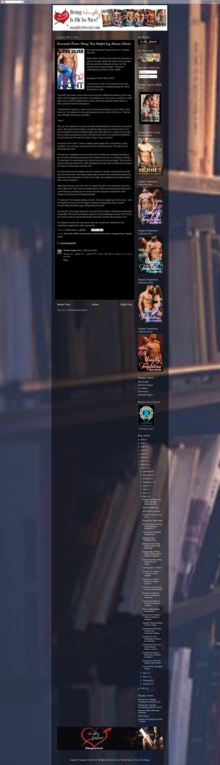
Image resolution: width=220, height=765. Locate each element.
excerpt (94, 234)
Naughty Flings (118, 234)
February (147, 680)
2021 (143, 447)
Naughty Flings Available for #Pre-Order (152, 624)
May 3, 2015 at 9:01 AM (87, 250)
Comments (145, 76)
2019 (143, 454)
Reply (65, 260)
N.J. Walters (143, 388)
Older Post (126, 304)
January (146, 684)
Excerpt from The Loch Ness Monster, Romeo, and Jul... (152, 647)
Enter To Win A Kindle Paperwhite (151, 610)
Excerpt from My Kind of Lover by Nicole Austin (152, 588)
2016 (143, 465)
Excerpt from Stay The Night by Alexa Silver (152, 662)
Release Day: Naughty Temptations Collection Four (149, 700)
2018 (143, 457)
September (147, 482)
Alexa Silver (68, 234)
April (145, 673)
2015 (143, 468)
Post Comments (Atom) (77, 310)
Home (95, 304)
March (146, 677)
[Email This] (92, 230)
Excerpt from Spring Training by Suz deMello (151, 573)
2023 (143, 440)
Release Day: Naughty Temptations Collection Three (150, 706)
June (145, 493)
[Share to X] (97, 230)
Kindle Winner (143, 716)
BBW (76, 234)
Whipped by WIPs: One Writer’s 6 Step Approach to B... (152, 501)
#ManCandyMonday (151, 508)
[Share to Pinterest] (102, 230)
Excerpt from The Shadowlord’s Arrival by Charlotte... (152, 639)
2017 (143, 461)
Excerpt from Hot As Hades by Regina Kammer (151, 581)
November (147, 475)
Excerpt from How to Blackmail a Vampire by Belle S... (152, 655)
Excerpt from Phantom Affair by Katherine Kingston (152, 617)
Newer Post (63, 304)
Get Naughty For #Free (152, 568)
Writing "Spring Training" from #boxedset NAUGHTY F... (152, 526)
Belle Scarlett (143, 382)
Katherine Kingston (145, 385)
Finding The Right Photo (152, 521)
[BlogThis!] (95, 230)
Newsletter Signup (145, 395)
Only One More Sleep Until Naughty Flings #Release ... (152, 546)
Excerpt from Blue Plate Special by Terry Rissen (152, 562)
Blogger (147, 760)
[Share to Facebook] (99, 230)
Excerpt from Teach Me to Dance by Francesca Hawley (152, 631)
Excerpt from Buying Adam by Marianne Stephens (151, 595)
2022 (143, 443)
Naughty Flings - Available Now (149, 539)
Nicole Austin (143, 391)
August (146, 486)
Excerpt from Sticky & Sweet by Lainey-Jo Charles (151, 603)
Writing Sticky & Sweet (152, 511)
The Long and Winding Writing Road (152, 533)
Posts (143, 72)
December (147, 471)
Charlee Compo (70, 250)
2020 (143, 450)
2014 (143, 688)
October (146, 479)
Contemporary (84, 234)
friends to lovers (104, 234)
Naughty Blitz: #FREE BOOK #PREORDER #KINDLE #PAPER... (152, 554)
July (145, 489)
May (145, 496)
